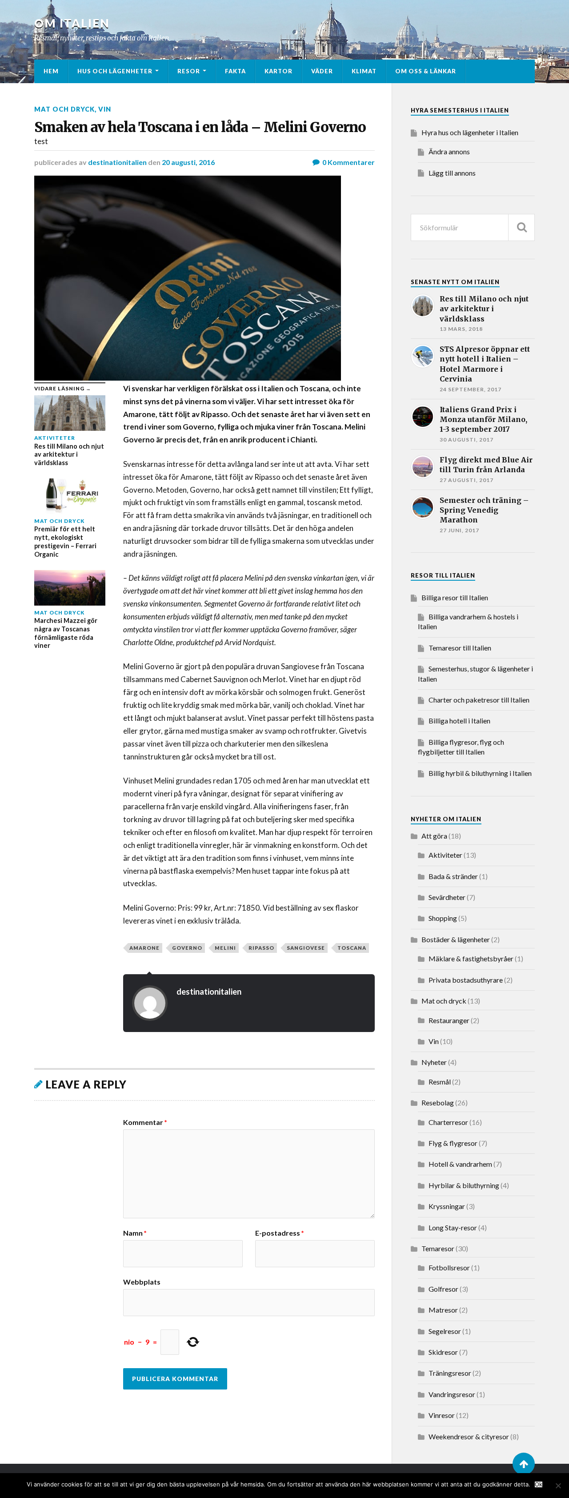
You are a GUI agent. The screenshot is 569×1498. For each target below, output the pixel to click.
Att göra (434, 835)
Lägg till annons (452, 173)
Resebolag (437, 1102)
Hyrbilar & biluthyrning (464, 1185)
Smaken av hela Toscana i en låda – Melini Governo (200, 127)
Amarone (144, 948)
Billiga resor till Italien (454, 597)
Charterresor (448, 1122)
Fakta (235, 71)
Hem (51, 71)
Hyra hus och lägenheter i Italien (469, 132)
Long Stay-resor (453, 1227)
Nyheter (434, 1062)
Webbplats (141, 1281)
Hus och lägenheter (114, 71)
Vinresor (442, 1415)
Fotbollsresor (449, 1267)
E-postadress (279, 1233)
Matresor (443, 1309)
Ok (538, 1484)
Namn (135, 1233)
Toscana (351, 948)
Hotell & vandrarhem (460, 1164)
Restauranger (449, 1020)
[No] (557, 1485)
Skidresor (443, 1352)
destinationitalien (117, 162)
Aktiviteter (445, 855)
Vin (104, 109)
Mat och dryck (64, 109)
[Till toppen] (524, 1464)
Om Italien (72, 23)
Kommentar (145, 1122)
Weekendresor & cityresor (469, 1436)
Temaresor (437, 1248)
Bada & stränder (453, 876)
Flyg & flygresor (453, 1143)
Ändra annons (449, 151)
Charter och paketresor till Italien (479, 699)
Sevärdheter (447, 897)
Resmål (440, 1081)
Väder (322, 71)
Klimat (364, 71)
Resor (188, 71)
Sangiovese (306, 948)
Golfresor (443, 1289)
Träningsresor (450, 1373)
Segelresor (445, 1331)
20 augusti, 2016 (188, 162)
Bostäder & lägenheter (455, 939)
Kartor (278, 71)
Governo (187, 948)
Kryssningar (447, 1206)
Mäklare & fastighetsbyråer (471, 958)
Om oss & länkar (425, 71)
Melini (225, 948)
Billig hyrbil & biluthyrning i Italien (480, 773)
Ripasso (261, 948)
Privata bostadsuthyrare (466, 980)
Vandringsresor (452, 1394)
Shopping (443, 918)
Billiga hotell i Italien (459, 720)
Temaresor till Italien (460, 647)
